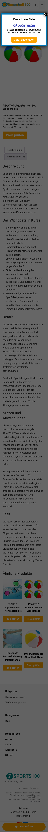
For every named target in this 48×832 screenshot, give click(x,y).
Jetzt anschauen (24, 39)
